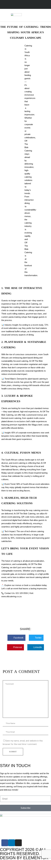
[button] (39, 15)
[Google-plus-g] (29, 4)
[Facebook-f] (13, 4)
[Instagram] (18, 4)
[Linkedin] (24, 4)
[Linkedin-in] (11, 842)
